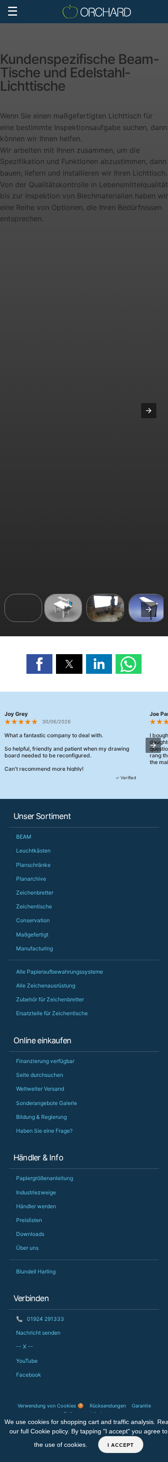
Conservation (33, 920)
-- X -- (24, 1346)
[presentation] (148, 609)
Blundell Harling (36, 1271)
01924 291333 (40, 1318)
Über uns (27, 1247)
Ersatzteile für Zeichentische (52, 1013)
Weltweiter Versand (40, 1088)
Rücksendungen (108, 1406)
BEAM (23, 836)
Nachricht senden (38, 1332)
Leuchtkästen (33, 850)
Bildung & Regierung (41, 1116)
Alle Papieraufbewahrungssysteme (59, 971)
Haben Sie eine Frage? (44, 1130)
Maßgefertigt (32, 934)
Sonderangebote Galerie (46, 1103)
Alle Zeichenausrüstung (45, 985)
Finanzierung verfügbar (45, 1061)
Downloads (30, 1234)
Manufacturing (34, 948)
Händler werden (36, 1206)
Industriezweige (36, 1192)
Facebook (28, 1374)
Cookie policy (49, 1431)
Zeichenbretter (34, 892)
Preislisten (29, 1220)
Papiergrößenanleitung (44, 1178)
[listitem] (23, 608)
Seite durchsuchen (39, 1074)
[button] (148, 410)
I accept (121, 1445)
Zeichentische (34, 906)
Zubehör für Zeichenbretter (50, 999)
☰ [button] (12, 11)
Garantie (141, 1406)
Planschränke (33, 864)
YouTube (27, 1360)
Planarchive (31, 878)
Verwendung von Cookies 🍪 (50, 1406)
